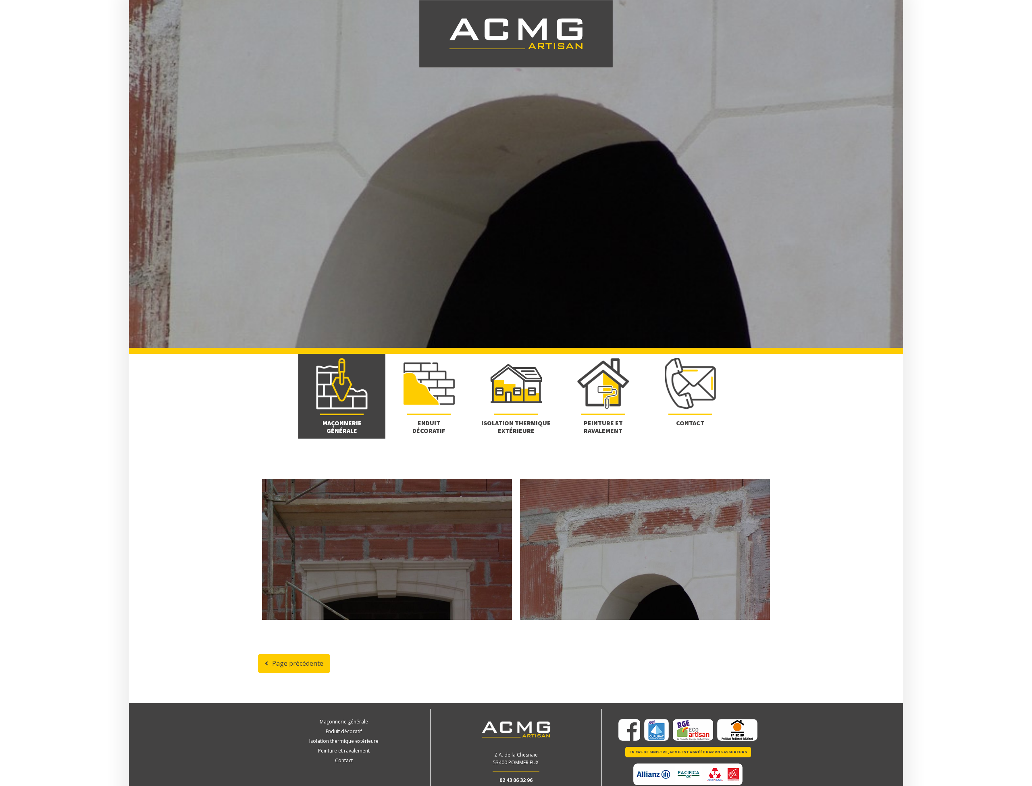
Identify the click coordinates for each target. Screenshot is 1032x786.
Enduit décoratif (344, 731)
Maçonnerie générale (344, 721)
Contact (344, 760)
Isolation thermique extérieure (344, 741)
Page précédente (297, 663)
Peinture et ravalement (344, 750)
